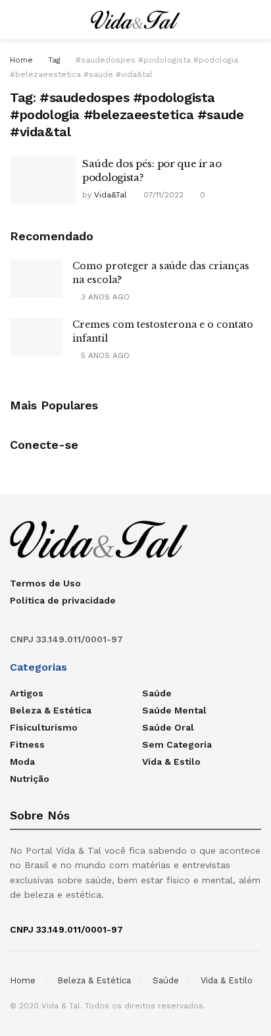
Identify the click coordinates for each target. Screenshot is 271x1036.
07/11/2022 (162, 194)
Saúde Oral (168, 727)
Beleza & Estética (50, 710)
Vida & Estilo (171, 761)
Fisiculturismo (44, 727)
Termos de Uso (45, 583)
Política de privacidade (63, 600)
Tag (54, 60)
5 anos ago (104, 355)
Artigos (26, 693)
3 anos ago (104, 296)
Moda (22, 761)
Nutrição (29, 778)
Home (21, 60)
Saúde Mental (174, 710)
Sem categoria (177, 744)
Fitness (27, 744)
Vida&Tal (110, 194)
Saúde (157, 693)
